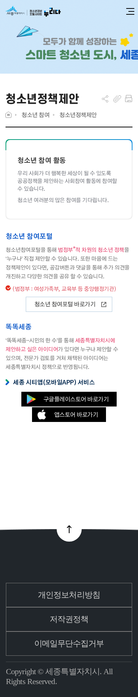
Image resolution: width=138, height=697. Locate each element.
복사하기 (117, 98)
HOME (8, 115)
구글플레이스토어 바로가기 (76, 399)
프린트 (128, 98)
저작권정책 (69, 619)
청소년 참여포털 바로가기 (65, 304)
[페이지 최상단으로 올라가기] (69, 529)
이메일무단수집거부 (69, 643)
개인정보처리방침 (69, 594)
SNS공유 (105, 98)
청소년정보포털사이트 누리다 (33, 12)
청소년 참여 (35, 114)
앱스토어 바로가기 (76, 414)
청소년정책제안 (78, 114)
